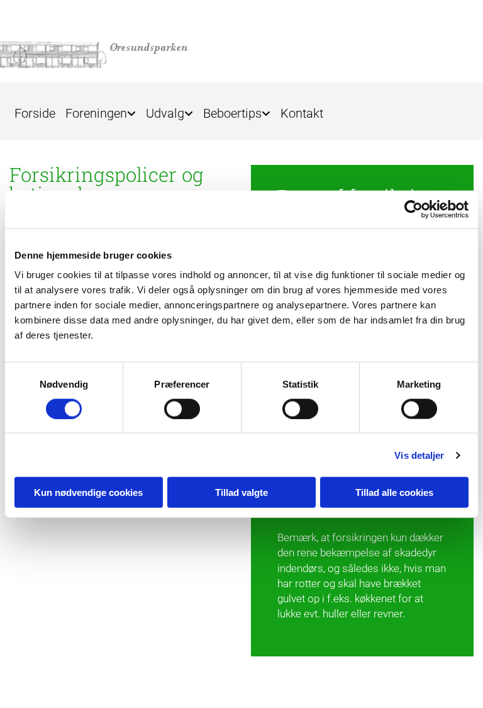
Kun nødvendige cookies (88, 492)
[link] (100, 109)
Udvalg (165, 113)
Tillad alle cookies (394, 492)
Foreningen (96, 113)
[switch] (182, 408)
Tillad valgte (241, 492)
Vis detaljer (419, 454)
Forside (34, 113)
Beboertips (232, 113)
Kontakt (301, 113)
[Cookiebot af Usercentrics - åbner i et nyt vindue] (413, 208)
